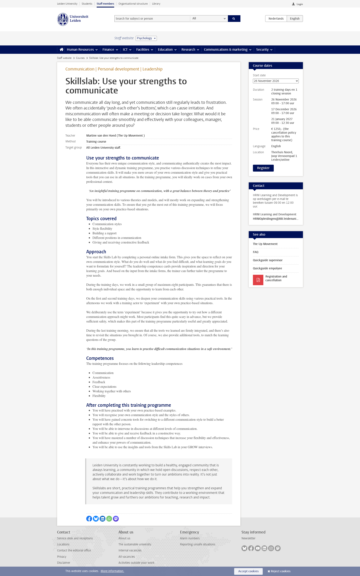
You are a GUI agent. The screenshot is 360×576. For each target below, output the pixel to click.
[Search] (234, 18)
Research (188, 49)
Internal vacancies (130, 550)
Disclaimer (63, 563)
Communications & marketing (226, 49)
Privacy (61, 557)
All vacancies (127, 557)
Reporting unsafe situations (197, 544)
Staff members (105, 3)
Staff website (64, 58)
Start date (259, 75)
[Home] (60, 49)
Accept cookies (248, 571)
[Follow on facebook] (251, 548)
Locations (63, 544)
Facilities (142, 49)
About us (124, 538)
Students (87, 3)
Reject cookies (280, 571)
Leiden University (67, 3)
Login (300, 4)
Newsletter (248, 538)
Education (165, 49)
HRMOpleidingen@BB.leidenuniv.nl (276, 219)
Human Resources (80, 49)
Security (262, 49)
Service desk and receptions (75, 538)
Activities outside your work (136, 563)
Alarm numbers (190, 538)
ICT (125, 49)
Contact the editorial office (74, 550)
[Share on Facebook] (89, 519)
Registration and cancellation (276, 278)
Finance (108, 49)
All (194, 18)
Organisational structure (133, 3)
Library (156, 3)
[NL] (276, 18)
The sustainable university (135, 544)
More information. (112, 571)
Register (263, 168)
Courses (80, 58)
